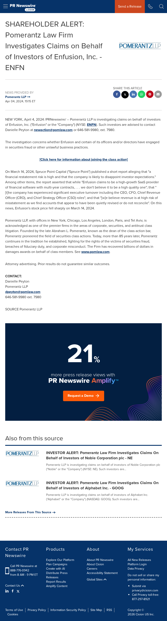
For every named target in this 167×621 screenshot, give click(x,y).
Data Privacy (136, 568)
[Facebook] (13, 591)
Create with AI (55, 568)
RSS (109, 610)
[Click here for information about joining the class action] (84, 159)
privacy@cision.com (145, 590)
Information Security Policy (68, 610)
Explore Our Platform (60, 560)
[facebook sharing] (116, 95)
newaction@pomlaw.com (53, 129)
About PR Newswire (100, 560)
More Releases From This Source (28, 512)
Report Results (56, 581)
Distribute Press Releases (57, 575)
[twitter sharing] (125, 95)
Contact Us (13, 586)
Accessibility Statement (102, 573)
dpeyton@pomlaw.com (22, 291)
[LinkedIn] (7, 591)
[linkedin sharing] (133, 95)
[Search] (161, 6)
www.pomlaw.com (95, 251)
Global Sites (95, 579)
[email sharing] (158, 95)
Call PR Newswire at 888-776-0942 (23, 568)
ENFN (91, 124)
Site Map (96, 610)
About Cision (95, 564)
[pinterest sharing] (150, 95)
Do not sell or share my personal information (143, 577)
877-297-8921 (141, 599)
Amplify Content (56, 586)
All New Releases (139, 560)
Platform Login (137, 564)
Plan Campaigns (56, 564)
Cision (140, 614)
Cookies (12, 614)
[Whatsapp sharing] (141, 95)
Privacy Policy (37, 610)
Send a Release (130, 6)
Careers (92, 568)
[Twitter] (18, 591)
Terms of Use (14, 610)
